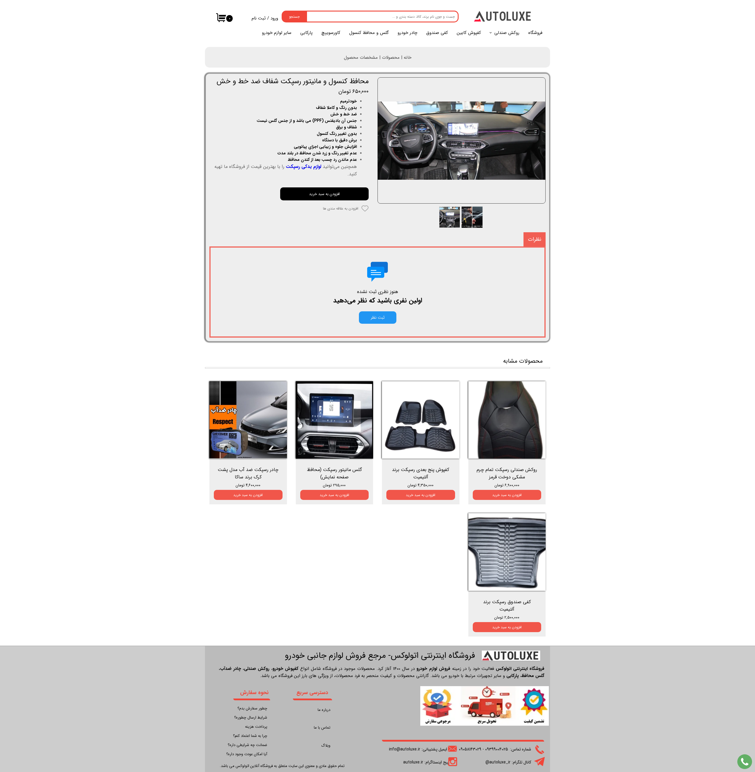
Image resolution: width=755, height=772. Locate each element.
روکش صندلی (506, 32)
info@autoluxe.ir (404, 749)
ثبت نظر (378, 317)
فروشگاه (535, 32)
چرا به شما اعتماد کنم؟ (250, 736)
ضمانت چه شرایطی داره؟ (247, 745)
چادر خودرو (407, 32)
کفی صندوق (437, 32)
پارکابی (306, 32)
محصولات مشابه (523, 361)
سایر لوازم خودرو (276, 32)
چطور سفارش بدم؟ (252, 708)
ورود (274, 18)
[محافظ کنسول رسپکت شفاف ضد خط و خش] (461, 140)
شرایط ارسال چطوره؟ (250, 717)
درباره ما (324, 710)
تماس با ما (322, 727)
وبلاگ (325, 745)
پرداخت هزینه (256, 727)
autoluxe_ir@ (498, 762)
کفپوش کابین (469, 32)
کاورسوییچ (330, 32)
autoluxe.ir (413, 762)
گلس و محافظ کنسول (369, 32)
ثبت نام (259, 18)
